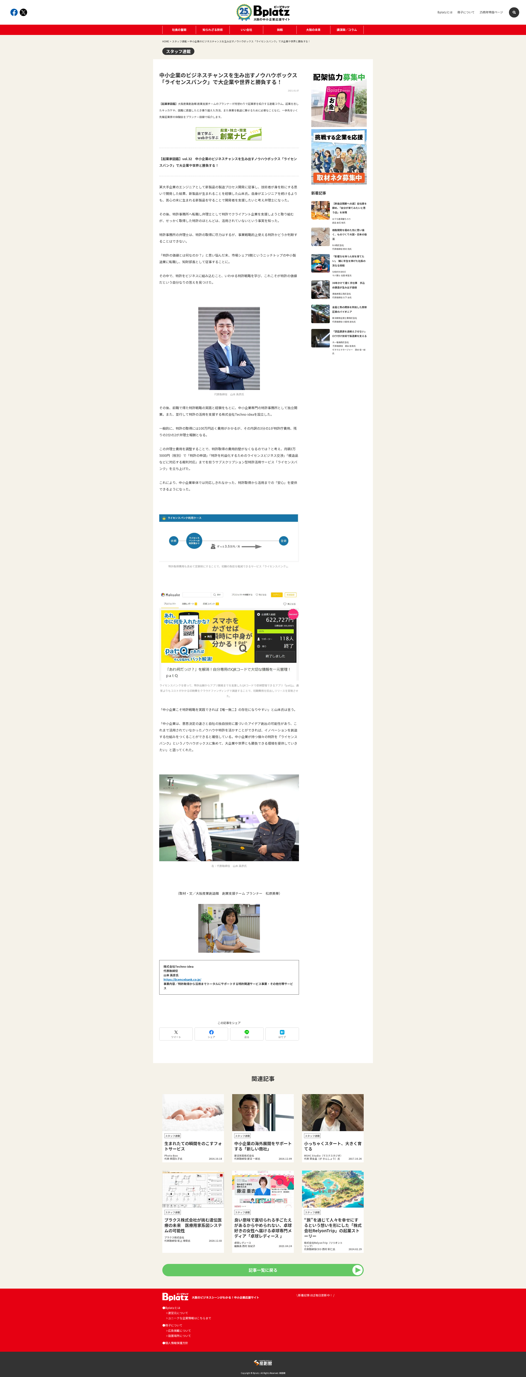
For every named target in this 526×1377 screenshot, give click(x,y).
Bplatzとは (444, 12)
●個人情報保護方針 (175, 1343)
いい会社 (246, 30)
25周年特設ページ (491, 12)
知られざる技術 (213, 30)
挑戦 (280, 30)
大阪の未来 (313, 30)
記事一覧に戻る (263, 1270)
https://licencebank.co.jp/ (182, 979)
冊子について (466, 12)
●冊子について (172, 1325)
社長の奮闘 (179, 30)
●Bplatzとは (171, 1308)
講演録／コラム (347, 30)
